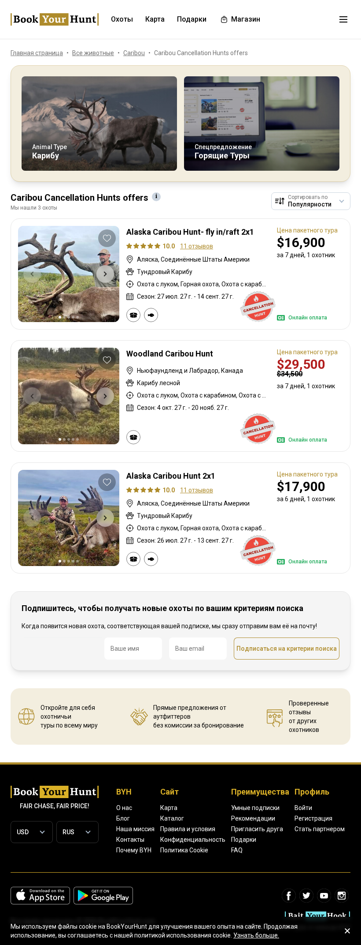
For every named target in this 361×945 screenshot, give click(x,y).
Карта (168, 807)
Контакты (130, 839)
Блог (123, 818)
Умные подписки (255, 807)
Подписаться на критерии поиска (286, 648)
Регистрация (313, 818)
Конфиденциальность (192, 839)
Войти (303, 807)
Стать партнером (320, 828)
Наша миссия (135, 828)
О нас (124, 807)
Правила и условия (187, 828)
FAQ (237, 850)
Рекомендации (253, 818)
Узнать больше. (256, 935)
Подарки (243, 839)
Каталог (172, 818)
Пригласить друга (257, 828)
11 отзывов (196, 246)
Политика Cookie (184, 850)
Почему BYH (133, 850)
